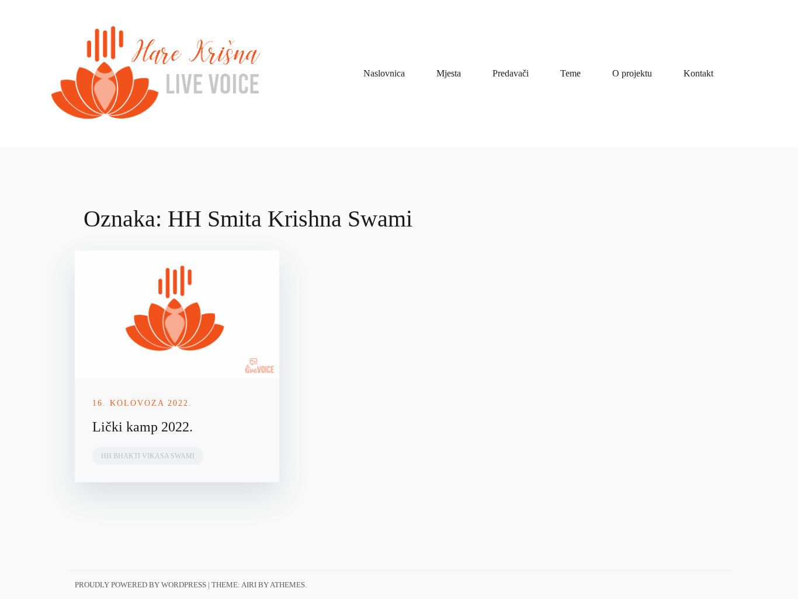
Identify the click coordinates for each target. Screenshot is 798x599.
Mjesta (448, 73)
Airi (248, 584)
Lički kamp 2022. (142, 426)
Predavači (510, 73)
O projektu (632, 73)
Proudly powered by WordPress (140, 584)
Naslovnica (384, 73)
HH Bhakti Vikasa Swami (148, 456)
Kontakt (698, 73)
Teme (570, 73)
